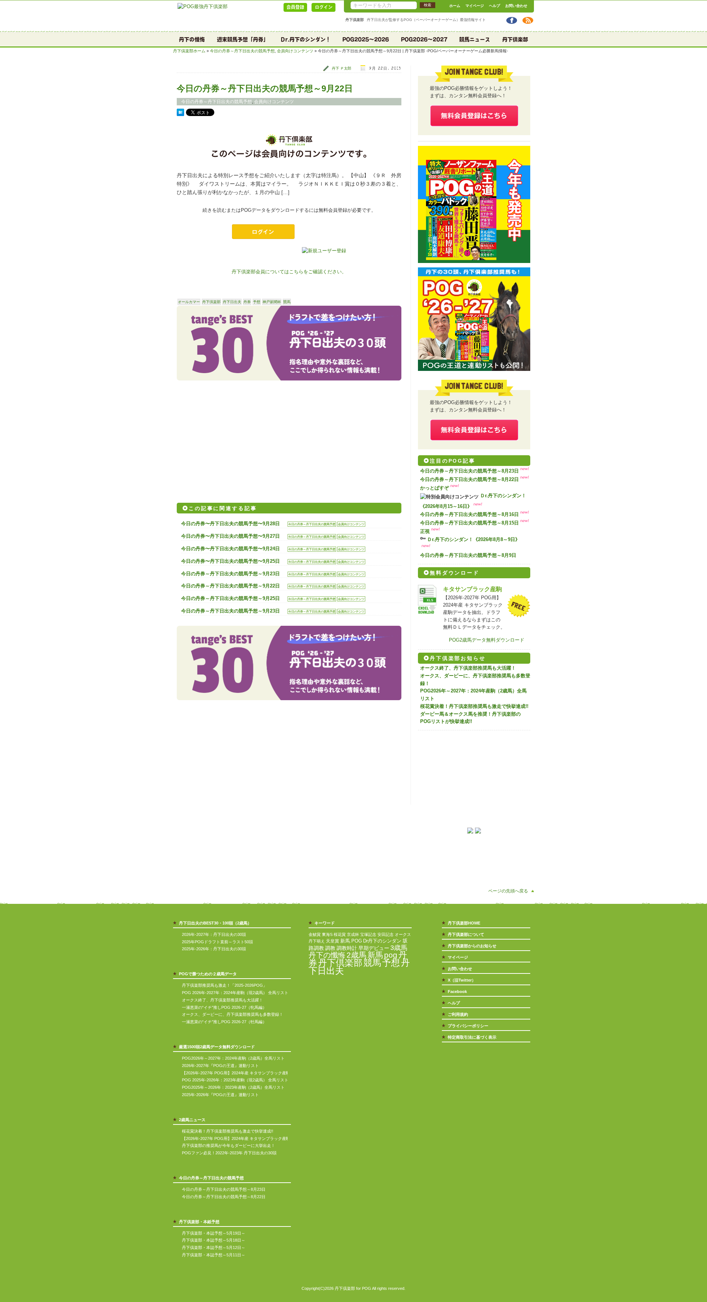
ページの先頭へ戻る (508, 890)
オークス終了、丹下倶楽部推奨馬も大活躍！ (468, 668)
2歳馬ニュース (192, 1119)
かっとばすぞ (434, 488)
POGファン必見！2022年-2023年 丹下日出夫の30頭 (229, 1153)
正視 (425, 531)
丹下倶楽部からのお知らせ (472, 946)
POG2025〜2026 (365, 39)
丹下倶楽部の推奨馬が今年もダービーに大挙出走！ (228, 1145)
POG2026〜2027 (424, 39)
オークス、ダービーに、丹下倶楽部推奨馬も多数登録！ (232, 1014)
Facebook (457, 991)
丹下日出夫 (232, 302)
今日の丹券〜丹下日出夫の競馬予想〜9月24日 (230, 548)
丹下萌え (317, 941)
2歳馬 (356, 955)
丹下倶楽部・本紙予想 (199, 1221)
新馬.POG (351, 941)
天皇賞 (332, 941)
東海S (327, 934)
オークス (403, 934)
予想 (256, 302)
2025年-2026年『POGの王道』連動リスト (220, 1094)
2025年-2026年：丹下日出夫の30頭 (214, 949)
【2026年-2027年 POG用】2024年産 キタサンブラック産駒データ (242, 1073)
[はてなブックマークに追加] (180, 114)
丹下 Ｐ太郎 (341, 68)
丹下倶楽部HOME (464, 923)
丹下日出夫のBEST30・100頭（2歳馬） (215, 923)
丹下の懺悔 (192, 39)
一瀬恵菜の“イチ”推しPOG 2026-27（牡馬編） (224, 1022)
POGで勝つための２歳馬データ (208, 974)
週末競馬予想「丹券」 (242, 39)
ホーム (454, 6)
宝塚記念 (368, 934)
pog (390, 955)
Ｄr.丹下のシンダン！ (305, 39)
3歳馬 (398, 947)
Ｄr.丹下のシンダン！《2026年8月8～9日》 (473, 539)
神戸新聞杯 (272, 302)
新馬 (375, 955)
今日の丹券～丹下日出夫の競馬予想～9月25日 (230, 598)
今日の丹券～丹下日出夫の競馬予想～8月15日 (469, 523)
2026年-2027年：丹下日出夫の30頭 (214, 934)
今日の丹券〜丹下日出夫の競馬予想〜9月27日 (230, 536)
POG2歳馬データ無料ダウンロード (486, 640)
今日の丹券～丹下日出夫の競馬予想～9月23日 (230, 573)
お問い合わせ (516, 6)
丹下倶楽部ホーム (189, 51)
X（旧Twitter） (462, 980)
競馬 (287, 302)
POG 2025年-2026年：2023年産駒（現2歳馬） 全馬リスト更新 (239, 1080)
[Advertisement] (232, 439)
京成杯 (353, 934)
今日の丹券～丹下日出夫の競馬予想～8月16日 (469, 514)
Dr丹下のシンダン (382, 941)
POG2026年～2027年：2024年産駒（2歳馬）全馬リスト (233, 1058)
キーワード (324, 923)
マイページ (474, 6)
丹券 (247, 302)
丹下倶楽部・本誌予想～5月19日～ (213, 1233)
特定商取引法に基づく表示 (472, 1037)
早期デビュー (373, 948)
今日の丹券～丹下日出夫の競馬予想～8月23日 (469, 471)
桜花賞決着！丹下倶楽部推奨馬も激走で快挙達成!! (474, 706)
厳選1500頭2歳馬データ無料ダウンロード (217, 1047)
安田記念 (385, 934)
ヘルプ (494, 6)
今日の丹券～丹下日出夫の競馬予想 (242, 51)
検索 (427, 5)
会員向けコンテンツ (295, 51)
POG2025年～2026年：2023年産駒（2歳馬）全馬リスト (233, 1087)
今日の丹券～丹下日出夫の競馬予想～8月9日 (468, 555)
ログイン (324, 7)
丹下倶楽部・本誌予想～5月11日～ (213, 1255)
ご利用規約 (458, 1014)
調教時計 (347, 948)
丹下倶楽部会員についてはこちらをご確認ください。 (289, 271)
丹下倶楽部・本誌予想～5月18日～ (213, 1240)
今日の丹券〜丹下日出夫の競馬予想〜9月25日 (230, 561)
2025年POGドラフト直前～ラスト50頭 (217, 942)
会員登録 (295, 7)
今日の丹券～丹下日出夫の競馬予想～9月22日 (265, 88)
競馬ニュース (474, 39)
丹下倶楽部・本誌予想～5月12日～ (213, 1247)
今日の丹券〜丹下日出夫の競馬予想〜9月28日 (230, 523)
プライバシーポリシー (468, 1026)
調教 (330, 948)
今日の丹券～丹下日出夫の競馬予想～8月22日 (469, 479)
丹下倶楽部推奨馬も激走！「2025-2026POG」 (224, 985)
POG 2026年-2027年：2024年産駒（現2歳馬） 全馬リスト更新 (239, 992)
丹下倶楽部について (466, 934)
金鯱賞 (315, 934)
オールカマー (189, 302)
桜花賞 (340, 934)
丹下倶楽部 (515, 39)
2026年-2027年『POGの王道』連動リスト (220, 1065)
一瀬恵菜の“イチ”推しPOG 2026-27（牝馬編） (224, 1007)
